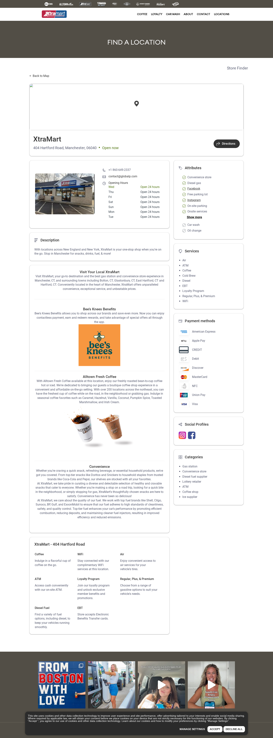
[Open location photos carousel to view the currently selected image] (65, 193)
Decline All (234, 729)
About (188, 14)
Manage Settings (192, 729)
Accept (215, 729)
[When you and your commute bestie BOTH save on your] (111, 685)
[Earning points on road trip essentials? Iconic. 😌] (161, 685)
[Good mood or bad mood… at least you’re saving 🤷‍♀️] (211, 685)
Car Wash (173, 14)
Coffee (142, 14)
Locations (221, 14)
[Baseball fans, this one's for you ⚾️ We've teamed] (61, 685)
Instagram (194, 200)
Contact (203, 14)
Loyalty (156, 14)
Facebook (193, 188)
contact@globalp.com (122, 176)
